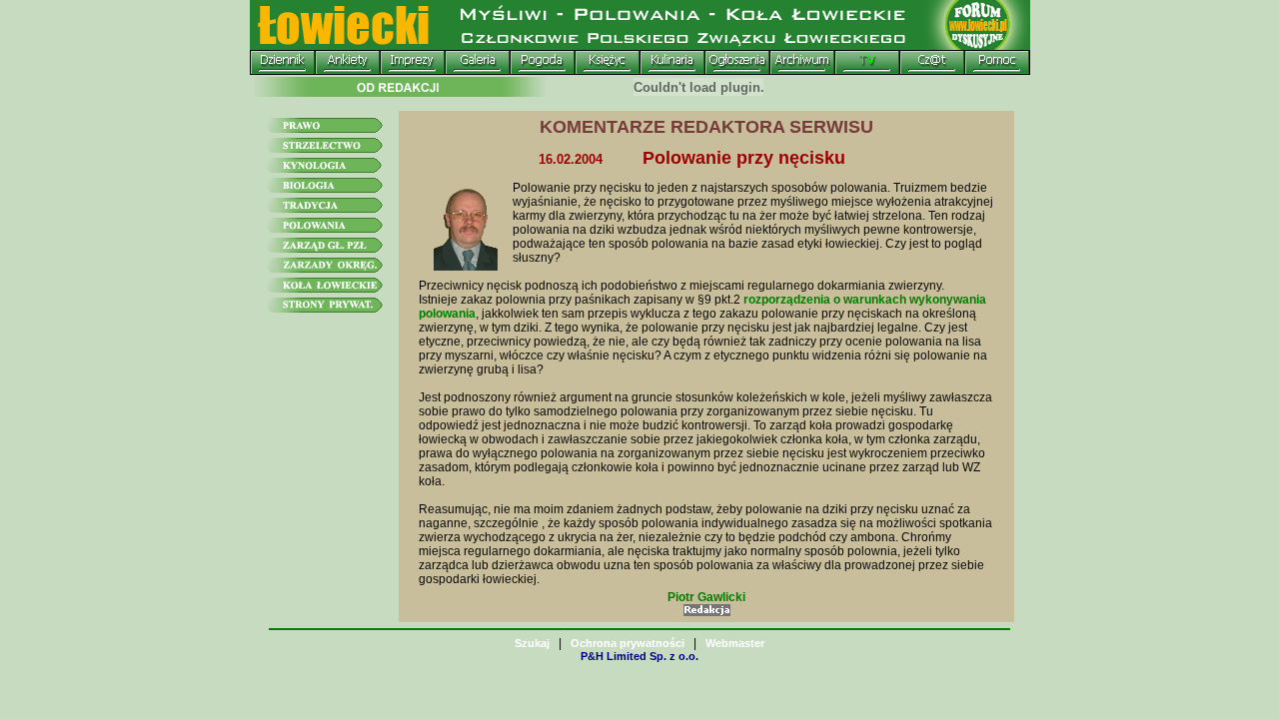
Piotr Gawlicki (706, 597)
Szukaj (532, 643)
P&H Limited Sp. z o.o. (639, 656)
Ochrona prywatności (627, 643)
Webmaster (734, 643)
